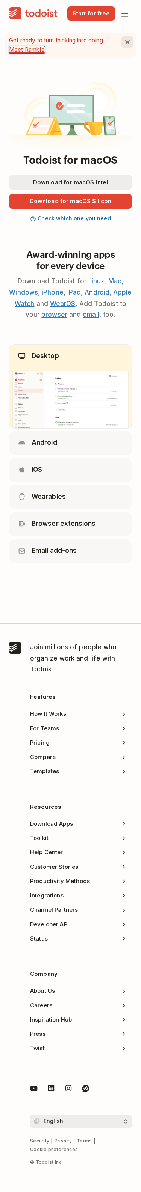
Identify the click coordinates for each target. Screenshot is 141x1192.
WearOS (63, 303)
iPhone (53, 292)
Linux (96, 281)
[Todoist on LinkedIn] (51, 1089)
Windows (23, 292)
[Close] (127, 42)
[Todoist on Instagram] (68, 1089)
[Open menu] (125, 13)
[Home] (33, 13)
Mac (114, 281)
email (91, 314)
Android (97, 292)
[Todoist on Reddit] (85, 1089)
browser (54, 314)
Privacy (63, 1141)
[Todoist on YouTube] (34, 1089)
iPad (74, 292)
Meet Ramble (27, 49)
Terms (84, 1141)
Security (39, 1141)
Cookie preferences (54, 1149)
